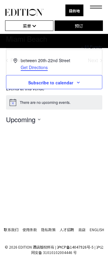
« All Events (91, 47)
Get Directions (34, 67)
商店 (82, 229)
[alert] (54, 102)
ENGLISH (97, 229)
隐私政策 (48, 229)
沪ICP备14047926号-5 (75, 246)
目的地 (74, 10)
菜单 (27, 26)
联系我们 (11, 229)
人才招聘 (67, 229)
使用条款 (29, 229)
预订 (79, 26)
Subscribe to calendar (50, 83)
